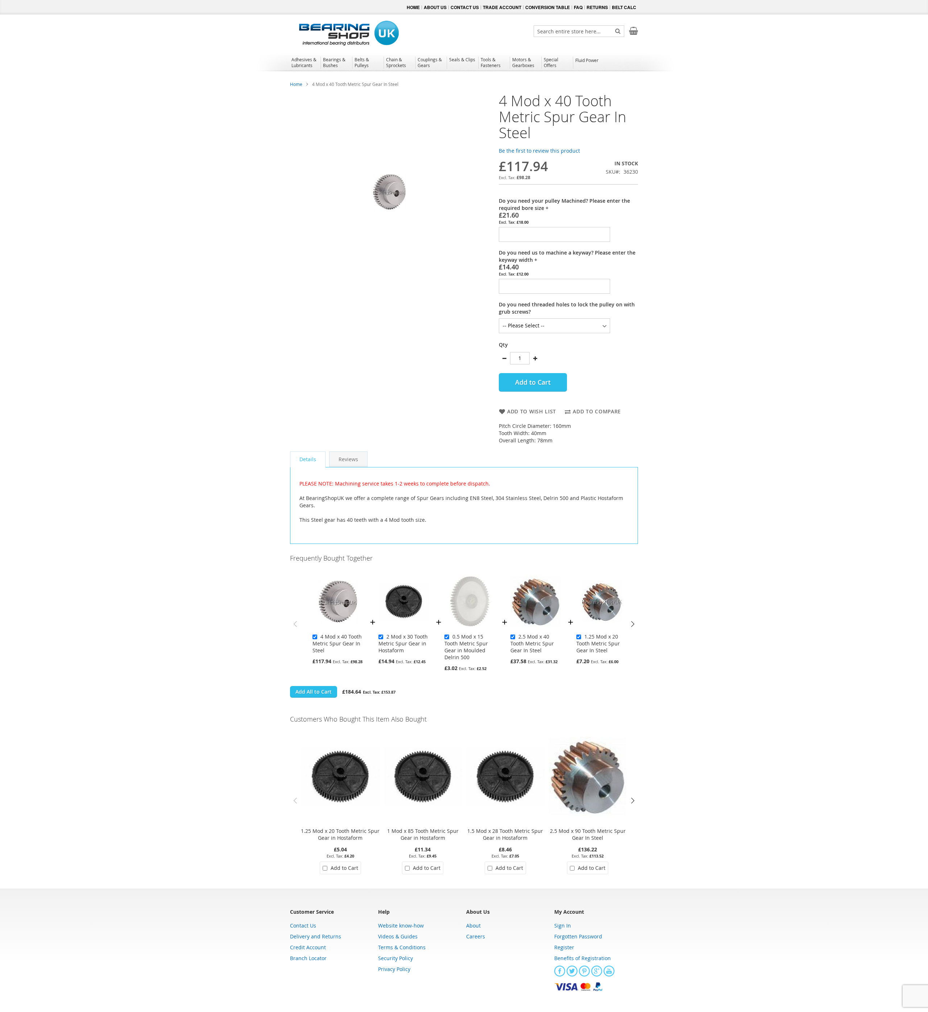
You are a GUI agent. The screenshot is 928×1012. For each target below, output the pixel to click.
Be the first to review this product (539, 150)
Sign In (562, 925)
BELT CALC (624, 7)
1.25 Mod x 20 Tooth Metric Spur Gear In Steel (598, 643)
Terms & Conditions (402, 947)
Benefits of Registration (582, 958)
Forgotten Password (578, 936)
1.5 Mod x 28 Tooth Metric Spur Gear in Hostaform (505, 834)
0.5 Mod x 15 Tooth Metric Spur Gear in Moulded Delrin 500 (466, 647)
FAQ (578, 7)
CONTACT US (465, 7)
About (473, 925)
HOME (413, 7)
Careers (475, 936)
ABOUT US (435, 7)
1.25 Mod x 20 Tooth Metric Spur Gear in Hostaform (340, 834)
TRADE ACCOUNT (502, 7)
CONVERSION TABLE (547, 7)
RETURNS (597, 7)
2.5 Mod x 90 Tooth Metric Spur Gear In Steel (588, 834)
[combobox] (579, 31)
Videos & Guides (398, 936)
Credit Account (308, 947)
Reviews (348, 459)
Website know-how (401, 925)
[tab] (308, 459)
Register (564, 947)
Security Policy (395, 958)
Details (307, 459)
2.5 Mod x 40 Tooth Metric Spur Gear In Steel (532, 643)
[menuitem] (304, 62)
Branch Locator (308, 958)
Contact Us (303, 925)
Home (296, 84)
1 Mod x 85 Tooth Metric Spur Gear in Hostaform (423, 834)
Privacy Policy (394, 969)
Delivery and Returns (315, 936)
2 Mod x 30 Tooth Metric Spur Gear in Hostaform (403, 643)
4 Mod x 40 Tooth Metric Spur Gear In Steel (337, 643)
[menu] (464, 63)
